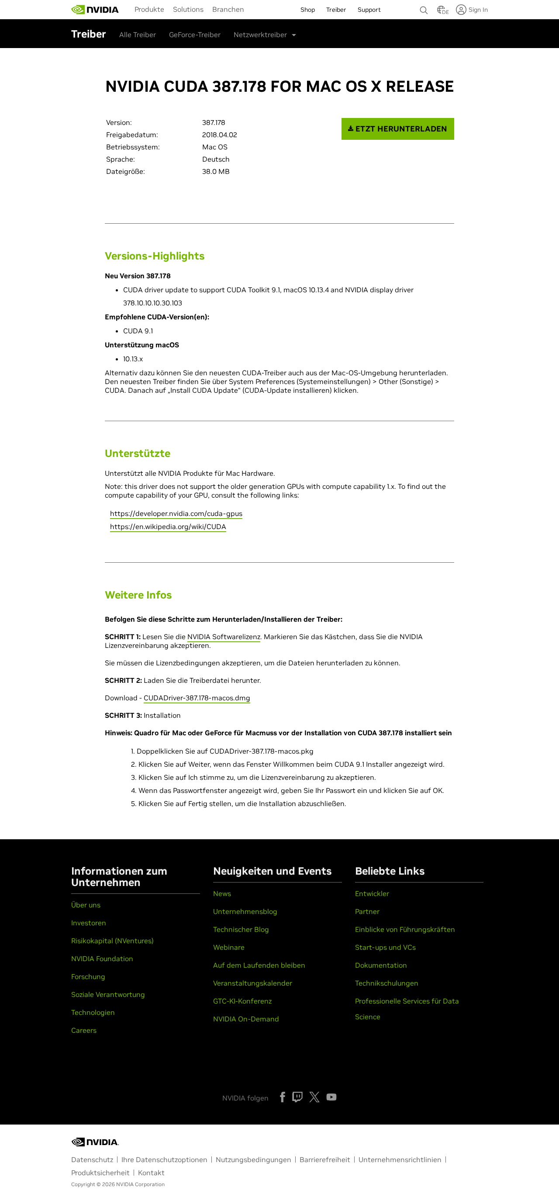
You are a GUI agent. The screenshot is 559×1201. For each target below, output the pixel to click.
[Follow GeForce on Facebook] (282, 1097)
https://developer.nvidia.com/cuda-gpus (176, 513)
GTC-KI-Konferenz (242, 1001)
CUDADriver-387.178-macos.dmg (197, 697)
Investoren (88, 922)
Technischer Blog (241, 929)
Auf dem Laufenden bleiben (259, 965)
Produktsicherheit (100, 1172)
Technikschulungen (386, 983)
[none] (424, 6)
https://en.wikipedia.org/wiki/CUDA (168, 526)
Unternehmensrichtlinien (400, 1159)
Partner (367, 911)
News (222, 893)
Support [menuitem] (369, 10)
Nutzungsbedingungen (253, 1159)
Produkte (149, 9)
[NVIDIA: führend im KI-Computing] (95, 9)
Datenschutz (92, 1159)
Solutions (188, 9)
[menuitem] (149, 8)
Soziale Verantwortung (108, 994)
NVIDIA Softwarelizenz (223, 636)
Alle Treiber (137, 34)
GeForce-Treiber (195, 34)
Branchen (228, 9)
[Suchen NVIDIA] (424, 7)
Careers (84, 1030)
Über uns (85, 904)
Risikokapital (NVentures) (112, 940)
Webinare (229, 947)
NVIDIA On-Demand (246, 1018)
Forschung (88, 976)
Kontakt (151, 1172)
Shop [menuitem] (307, 10)
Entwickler (372, 893)
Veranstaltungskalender (252, 983)
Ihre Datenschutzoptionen (164, 1159)
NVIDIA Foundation (102, 958)
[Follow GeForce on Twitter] (314, 1097)
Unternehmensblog (245, 911)
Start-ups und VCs (385, 947)
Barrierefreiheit (325, 1159)
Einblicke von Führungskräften (405, 929)
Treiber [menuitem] (336, 10)
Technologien (93, 1012)
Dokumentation (381, 965)
